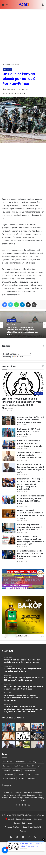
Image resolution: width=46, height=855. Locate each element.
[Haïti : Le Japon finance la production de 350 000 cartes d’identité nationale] (8, 444)
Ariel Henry (32, 762)
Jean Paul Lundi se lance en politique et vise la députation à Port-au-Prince (30, 455)
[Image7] (23, 4)
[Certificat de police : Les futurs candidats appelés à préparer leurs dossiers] (8, 528)
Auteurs (23, 831)
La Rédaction (8, 89)
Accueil (7, 64)
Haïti (38, 766)
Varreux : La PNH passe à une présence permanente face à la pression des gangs (23, 330)
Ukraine (21, 778)
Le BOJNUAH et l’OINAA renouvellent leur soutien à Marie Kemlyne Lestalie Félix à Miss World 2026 (30, 540)
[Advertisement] (23, 34)
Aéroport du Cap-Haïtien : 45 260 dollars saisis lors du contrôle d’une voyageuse (30, 420)
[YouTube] (23, 804)
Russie (36, 774)
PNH (29, 774)
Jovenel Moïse (8, 774)
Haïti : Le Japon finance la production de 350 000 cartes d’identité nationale (29, 443)
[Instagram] (26, 804)
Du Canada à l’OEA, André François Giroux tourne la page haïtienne (28, 431)
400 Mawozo (8, 762)
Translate (19, 357)
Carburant (6, 766)
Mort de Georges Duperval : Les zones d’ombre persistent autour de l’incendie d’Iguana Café (30, 468)
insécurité (6, 770)
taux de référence (9, 778)
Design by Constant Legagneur (19, 819)
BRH (41, 762)
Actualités (15, 64)
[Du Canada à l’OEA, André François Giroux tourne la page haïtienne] (8, 432)
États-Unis (31, 778)
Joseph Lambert (29, 770)
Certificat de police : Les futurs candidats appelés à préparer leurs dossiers (29, 527)
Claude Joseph (18, 766)
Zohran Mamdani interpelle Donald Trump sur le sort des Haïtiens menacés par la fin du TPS (30, 555)
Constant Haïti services (23, 823)
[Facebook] (17, 804)
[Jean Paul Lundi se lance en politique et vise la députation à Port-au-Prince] (8, 456)
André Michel (20, 762)
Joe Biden (16, 770)
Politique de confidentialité (30, 827)
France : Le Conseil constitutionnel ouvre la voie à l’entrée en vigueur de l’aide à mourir (30, 514)
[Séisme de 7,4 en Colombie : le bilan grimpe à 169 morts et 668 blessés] (37, 736)
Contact (16, 827)
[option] (23, 324)
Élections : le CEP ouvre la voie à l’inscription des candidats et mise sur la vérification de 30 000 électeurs (21, 403)
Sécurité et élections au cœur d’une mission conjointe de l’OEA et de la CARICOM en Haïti (30, 500)
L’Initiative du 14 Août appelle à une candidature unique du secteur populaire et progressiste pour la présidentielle (30, 484)
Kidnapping (20, 774)
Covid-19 (30, 766)
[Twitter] (20, 804)
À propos (8, 827)
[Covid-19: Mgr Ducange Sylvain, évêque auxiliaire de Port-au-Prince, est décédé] (23, 744)
